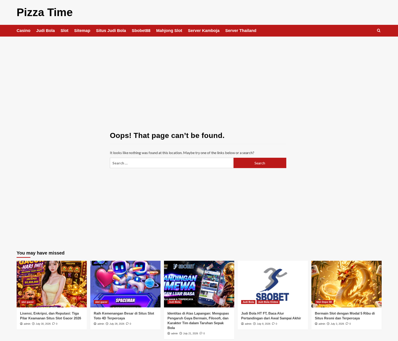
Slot (64, 30)
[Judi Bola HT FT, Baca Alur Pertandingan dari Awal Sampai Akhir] (273, 284)
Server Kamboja (203, 30)
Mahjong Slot (169, 30)
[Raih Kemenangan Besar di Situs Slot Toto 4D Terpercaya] (125, 284)
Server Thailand (240, 30)
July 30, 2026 (43, 323)
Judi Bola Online (268, 302)
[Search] (379, 31)
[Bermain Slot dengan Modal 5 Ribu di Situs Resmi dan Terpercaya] (346, 284)
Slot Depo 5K (324, 302)
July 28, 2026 (116, 323)
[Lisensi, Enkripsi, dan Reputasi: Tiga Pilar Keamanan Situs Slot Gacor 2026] (52, 284)
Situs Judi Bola (111, 30)
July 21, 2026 (190, 333)
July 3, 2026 (337, 323)
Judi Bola (45, 30)
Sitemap (82, 30)
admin (27, 323)
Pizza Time (45, 12)
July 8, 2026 (263, 323)
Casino (23, 30)
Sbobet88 (141, 30)
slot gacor (27, 302)
